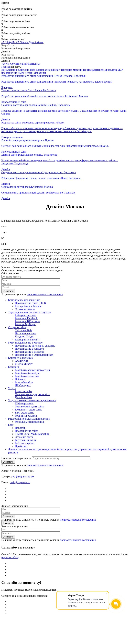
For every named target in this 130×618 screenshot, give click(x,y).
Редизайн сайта (24, 382)
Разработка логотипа (27, 376)
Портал (87, 69)
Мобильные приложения (29, 421)
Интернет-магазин (71, 69)
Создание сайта (17, 327)
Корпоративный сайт (48, 69)
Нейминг (20, 379)
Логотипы (40, 72)
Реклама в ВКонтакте (27, 321)
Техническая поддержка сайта (32, 394)
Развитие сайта (23, 391)
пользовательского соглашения (45, 294)
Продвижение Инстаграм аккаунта (35, 345)
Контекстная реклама (104, 69)
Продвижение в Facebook (29, 351)
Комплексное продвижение (24, 300)
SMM (21, 72)
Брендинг (11, 69)
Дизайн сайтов (23, 397)
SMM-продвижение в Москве (25, 342)
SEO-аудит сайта (24, 412)
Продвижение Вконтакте (29, 348)
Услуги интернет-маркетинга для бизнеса (32, 400)
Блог (25, 63)
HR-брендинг (23, 385)
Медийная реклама (26, 415)
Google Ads (21, 360)
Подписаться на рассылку (16, 458)
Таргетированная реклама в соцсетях (29, 312)
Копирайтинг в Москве (28, 306)
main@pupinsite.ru (33, 42)
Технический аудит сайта (29, 406)
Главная (5, 66)
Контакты (34, 63)
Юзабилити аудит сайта (28, 409)
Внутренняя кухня (25, 440)
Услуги (5, 63)
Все (3, 69)
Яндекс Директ (23, 363)
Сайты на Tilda (26, 69)
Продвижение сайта (26, 430)
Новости (20, 427)
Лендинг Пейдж (24, 336)
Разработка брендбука (27, 373)
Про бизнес (21, 446)
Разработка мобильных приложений (29, 418)
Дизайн (29, 72)
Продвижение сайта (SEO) (30, 303)
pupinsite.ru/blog (10, 557)
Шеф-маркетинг (24, 403)
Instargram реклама (25, 315)
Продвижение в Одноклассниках (34, 354)
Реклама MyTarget (25, 324)
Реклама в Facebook (26, 318)
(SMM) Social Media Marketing (32, 433)
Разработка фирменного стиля (32, 370)
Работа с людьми (24, 443)
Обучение (15, 63)
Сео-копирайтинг (25, 309)
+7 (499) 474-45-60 (12, 42)
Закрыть (8, 523)
